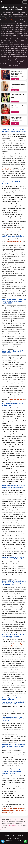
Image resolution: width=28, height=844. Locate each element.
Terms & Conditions (13, 838)
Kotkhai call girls (19, 808)
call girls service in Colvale (14, 230)
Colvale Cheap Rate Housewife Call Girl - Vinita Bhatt (17, 73)
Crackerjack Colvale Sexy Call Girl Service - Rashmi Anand (18, 96)
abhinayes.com (13, 825)
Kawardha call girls (8, 813)
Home (7, 835)
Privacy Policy (17, 835)
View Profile (15, 79)
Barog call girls (8, 810)
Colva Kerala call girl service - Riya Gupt (16, 117)
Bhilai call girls (19, 810)
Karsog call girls (7, 808)
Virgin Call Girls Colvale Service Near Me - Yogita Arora (18, 84)
